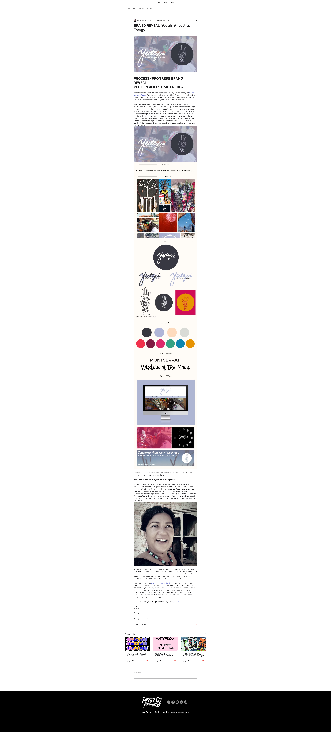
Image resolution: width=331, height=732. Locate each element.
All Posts (127, 8)
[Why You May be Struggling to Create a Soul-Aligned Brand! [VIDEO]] (137, 644)
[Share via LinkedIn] (143, 619)
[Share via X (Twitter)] (138, 619)
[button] (204, 8)
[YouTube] (177, 702)
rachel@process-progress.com (174, 712)
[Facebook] (168, 702)
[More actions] (196, 20)
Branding (149, 8)
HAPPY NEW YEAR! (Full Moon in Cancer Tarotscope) (193, 655)
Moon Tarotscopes (138, 8)
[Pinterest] (181, 702)
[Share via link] (147, 619)
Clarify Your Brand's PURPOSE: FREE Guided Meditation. (164, 655)
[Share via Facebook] (134, 619)
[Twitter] (173, 702)
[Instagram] (185, 702)
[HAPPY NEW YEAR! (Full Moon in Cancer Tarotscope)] (193, 644)
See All (204, 633)
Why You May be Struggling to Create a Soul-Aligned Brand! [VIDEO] (137, 655)
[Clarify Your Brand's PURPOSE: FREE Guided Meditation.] (165, 644)
